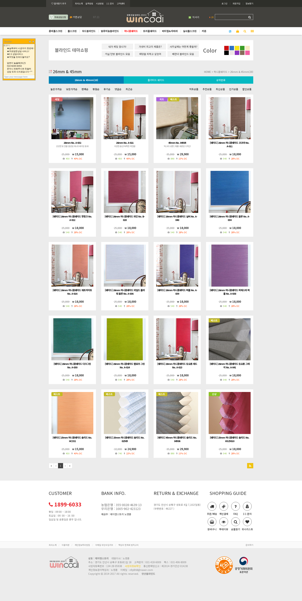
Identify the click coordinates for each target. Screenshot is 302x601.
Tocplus (8, 41)
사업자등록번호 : (105, 566)
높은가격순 (56, 89)
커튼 (204, 31)
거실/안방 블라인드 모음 (117, 54)
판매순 (85, 89)
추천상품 (207, 89)
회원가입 (236, 3)
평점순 (96, 89)
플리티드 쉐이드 (156, 80)
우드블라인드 (89, 31)
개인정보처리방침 (82, 544)
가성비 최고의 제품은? (150, 46)
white (195, 17)
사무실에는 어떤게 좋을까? (183, 46)
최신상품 (220, 89)
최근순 (129, 89)
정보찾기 (249, 3)
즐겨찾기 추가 (59, 3)
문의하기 (249, 544)
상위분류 (220, 80)
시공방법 (100, 3)
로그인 (224, 3)
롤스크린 (72, 31)
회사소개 (79, 3)
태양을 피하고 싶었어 (150, 54)
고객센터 (121, 3)
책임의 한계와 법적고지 (128, 544)
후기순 (107, 89)
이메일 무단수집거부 (104, 544)
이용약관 (65, 544)
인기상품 (233, 89)
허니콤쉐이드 (131, 31)
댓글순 (118, 89)
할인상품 (246, 89)
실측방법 (89, 3)
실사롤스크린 (190, 31)
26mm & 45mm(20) (86, 80)
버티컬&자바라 (170, 31)
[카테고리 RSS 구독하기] (250, 465)
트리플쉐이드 (150, 31)
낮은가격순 (71, 89)
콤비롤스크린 (55, 31)
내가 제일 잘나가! (117, 46)
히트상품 (193, 89)
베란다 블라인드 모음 (183, 54)
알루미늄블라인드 (110, 31)
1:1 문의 (110, 3)
